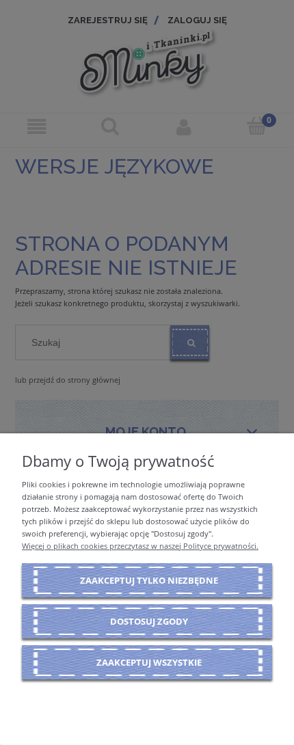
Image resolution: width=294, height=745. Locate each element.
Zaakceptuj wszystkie (149, 662)
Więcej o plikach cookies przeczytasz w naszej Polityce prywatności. (140, 546)
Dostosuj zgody (149, 621)
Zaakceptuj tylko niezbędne (149, 580)
